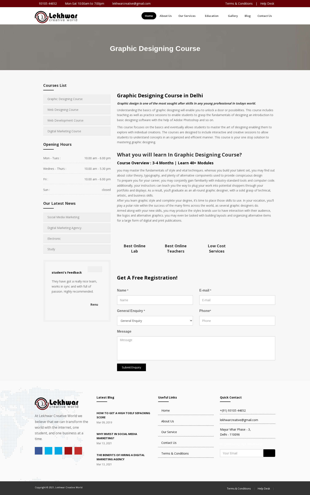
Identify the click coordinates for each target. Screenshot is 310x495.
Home (149, 16)
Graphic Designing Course (65, 99)
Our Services (186, 16)
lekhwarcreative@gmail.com (131, 3)
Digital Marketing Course (64, 131)
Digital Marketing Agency (64, 228)
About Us (166, 16)
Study (51, 249)
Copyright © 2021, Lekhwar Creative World (58, 487)
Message (124, 331)
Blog (248, 16)
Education (211, 16)
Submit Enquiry (131, 367)
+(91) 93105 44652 (233, 410)
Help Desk (267, 3)
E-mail (205, 290)
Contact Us (264, 16)
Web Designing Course (62, 110)
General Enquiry (131, 311)
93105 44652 (48, 3)
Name (122, 290)
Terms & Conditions (239, 3)
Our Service (169, 432)
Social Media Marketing (63, 217)
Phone (205, 311)
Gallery (233, 16)
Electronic (54, 239)
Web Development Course (65, 120)
